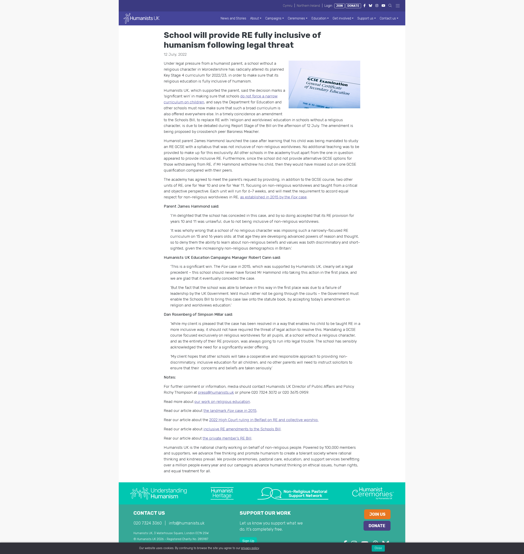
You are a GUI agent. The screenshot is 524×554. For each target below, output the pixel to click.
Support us (365, 18)
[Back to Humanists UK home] (141, 18)
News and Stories (233, 18)
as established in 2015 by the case (273, 197)
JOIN (339, 6)
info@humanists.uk (186, 523)
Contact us (388, 18)
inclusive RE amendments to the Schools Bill (242, 429)
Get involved (342, 18)
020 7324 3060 (147, 523)
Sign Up (248, 541)
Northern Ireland (308, 6)
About (254, 18)
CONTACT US (149, 513)
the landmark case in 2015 (229, 410)
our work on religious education (222, 401)
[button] (390, 5)
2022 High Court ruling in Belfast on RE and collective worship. (263, 419)
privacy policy (250, 548)
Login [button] (328, 6)
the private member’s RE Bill (227, 438)
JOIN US (377, 514)
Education (319, 18)
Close (378, 548)
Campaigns (273, 18)
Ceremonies (296, 18)
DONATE (353, 6)
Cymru (287, 6)
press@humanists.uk (216, 392)
